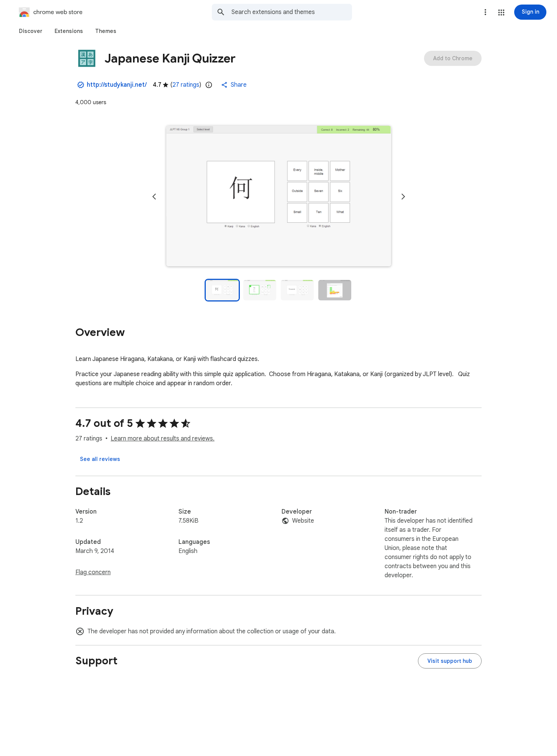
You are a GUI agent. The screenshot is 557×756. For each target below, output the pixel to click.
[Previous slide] (154, 196)
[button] (501, 12)
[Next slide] (403, 196)
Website (303, 521)
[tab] (31, 31)
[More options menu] (485, 12)
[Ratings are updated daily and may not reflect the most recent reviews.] (208, 84)
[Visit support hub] (450, 661)
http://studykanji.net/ (117, 85)
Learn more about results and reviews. (162, 438)
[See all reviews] (100, 459)
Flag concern (93, 572)
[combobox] (292, 12)
